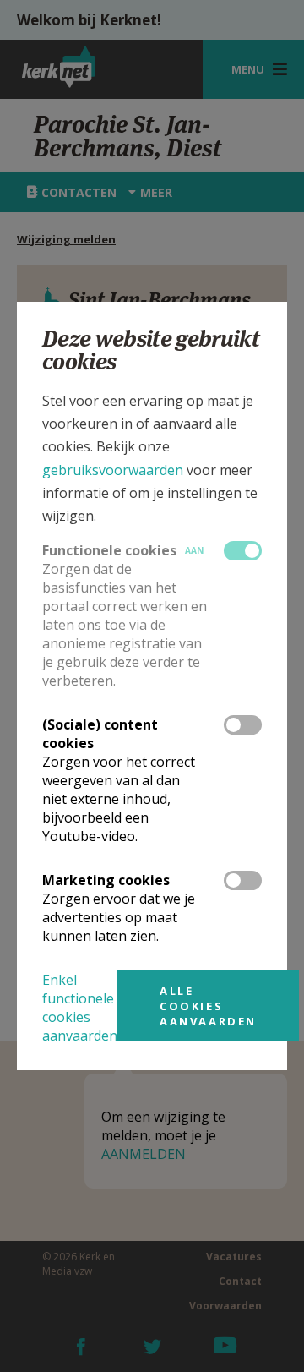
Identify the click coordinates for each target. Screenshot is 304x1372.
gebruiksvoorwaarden (112, 470)
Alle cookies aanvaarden (208, 1006)
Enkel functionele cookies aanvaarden (79, 1007)
